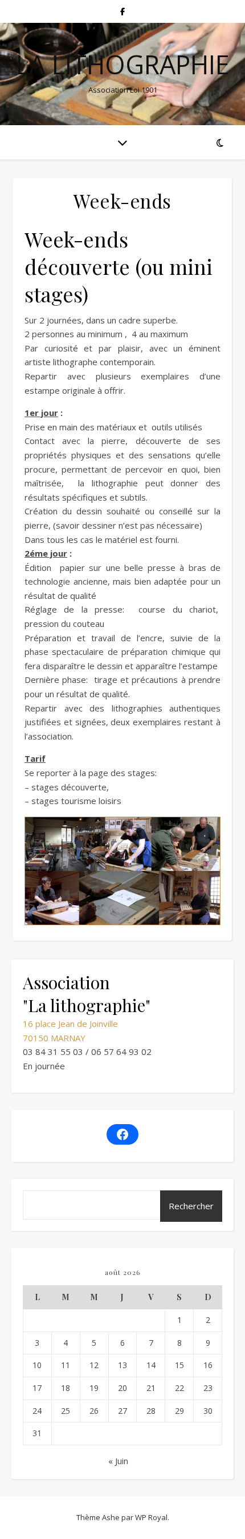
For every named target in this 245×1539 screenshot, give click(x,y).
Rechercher (191, 1206)
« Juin (118, 1460)
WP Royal (151, 1517)
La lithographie (123, 64)
